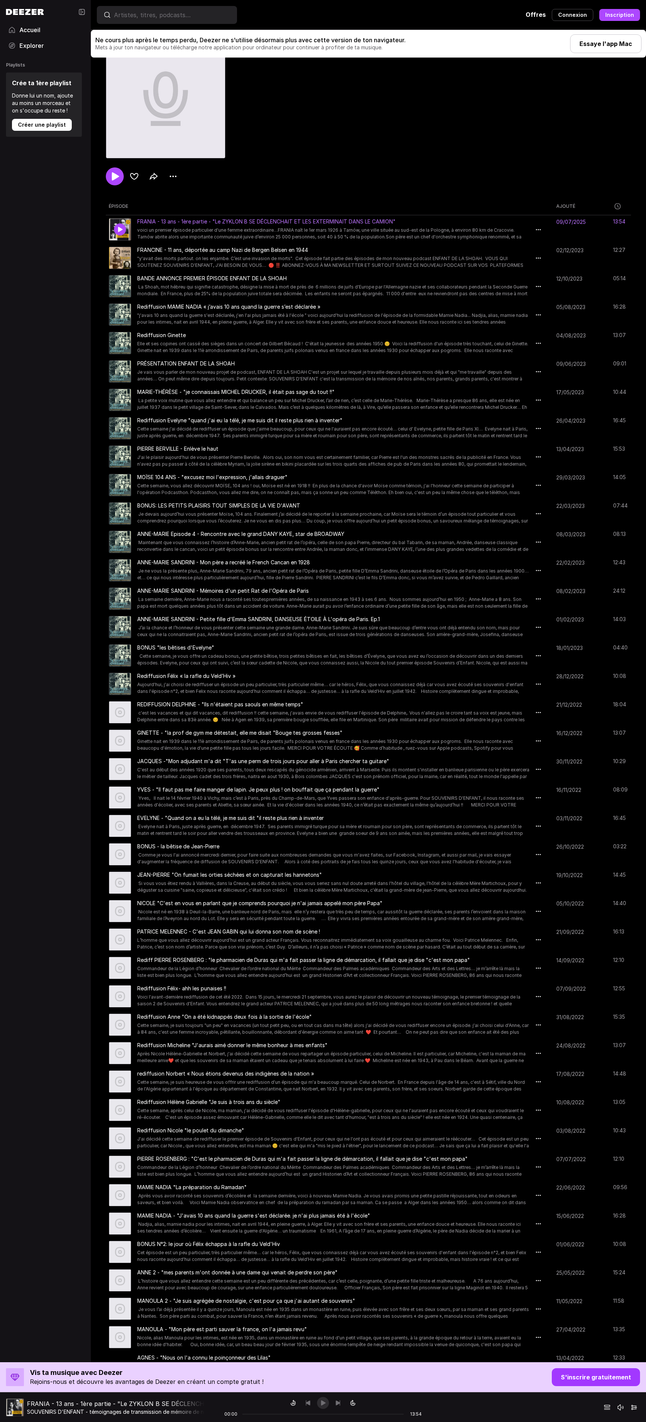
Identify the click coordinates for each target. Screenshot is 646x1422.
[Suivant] (338, 1403)
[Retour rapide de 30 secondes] (293, 1403)
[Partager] (154, 176)
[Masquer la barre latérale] (82, 12)
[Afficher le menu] (173, 176)
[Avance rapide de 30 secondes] (353, 1403)
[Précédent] (308, 1403)
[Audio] (634, 1407)
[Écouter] (115, 176)
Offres (536, 14)
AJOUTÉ (565, 206)
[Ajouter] (134, 176)
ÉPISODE (118, 206)
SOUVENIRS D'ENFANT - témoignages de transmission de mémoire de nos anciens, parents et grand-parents (161, 1412)
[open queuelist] (607, 1407)
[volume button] (621, 1407)
